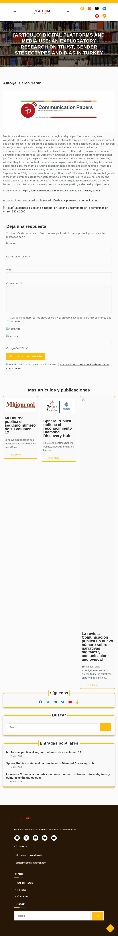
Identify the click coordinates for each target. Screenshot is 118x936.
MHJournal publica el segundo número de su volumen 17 (43, 752)
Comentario (14, 283)
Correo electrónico (18, 256)
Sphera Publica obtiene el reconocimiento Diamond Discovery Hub (50, 763)
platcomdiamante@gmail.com (31, 863)
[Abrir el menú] (15, 12)
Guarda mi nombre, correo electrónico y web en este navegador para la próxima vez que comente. (60, 319)
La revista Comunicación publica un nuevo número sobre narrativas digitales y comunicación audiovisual (58, 776)
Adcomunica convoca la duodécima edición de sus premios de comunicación (50, 200)
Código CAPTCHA (16, 348)
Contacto (22, 896)
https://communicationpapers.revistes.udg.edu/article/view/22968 (61, 190)
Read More (15, 455)
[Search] (105, 727)
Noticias (21, 889)
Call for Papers (25, 883)
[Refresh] (12, 336)
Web (8, 269)
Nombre (11, 243)
